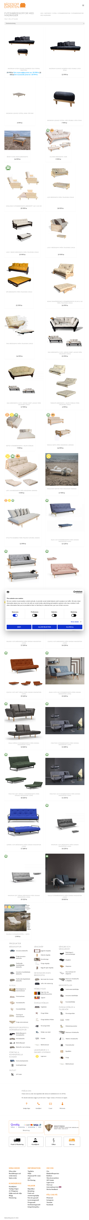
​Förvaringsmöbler (70, 1013)
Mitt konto (62, 1108)
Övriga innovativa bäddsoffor (20, 957)
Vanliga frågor (26, 1108)
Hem (41, 13)
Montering (12, 1198)
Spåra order (13, 1178)
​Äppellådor (68, 1051)
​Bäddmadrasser (70, 1064)
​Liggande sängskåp (46, 950)
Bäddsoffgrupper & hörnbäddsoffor (21, 1034)
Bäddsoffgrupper (20, 1043)
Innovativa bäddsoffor (22, 950)
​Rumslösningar (45, 959)
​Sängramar (68, 966)
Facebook (49, 1205)
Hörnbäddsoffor (20, 1038)
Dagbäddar (44, 1007)
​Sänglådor (68, 960)
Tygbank (43, 997)
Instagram (49, 1200)
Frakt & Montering (17, 1144)
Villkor (54, 1144)
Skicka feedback (52, 1189)
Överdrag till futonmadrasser (20, 1015)
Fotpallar (43, 1038)
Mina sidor (12, 1171)
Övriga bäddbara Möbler (47, 1019)
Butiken (49, 1176)
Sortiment (47, 13)
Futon (54, 13)
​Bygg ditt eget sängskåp (47, 967)
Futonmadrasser (20, 996)
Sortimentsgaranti (34, 1205)
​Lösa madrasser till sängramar (70, 972)
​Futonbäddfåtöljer (70, 1002)
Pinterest (49, 1198)
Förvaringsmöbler (45, 1026)
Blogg (11, 1195)
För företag (31, 1180)
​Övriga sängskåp (45, 963)
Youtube (49, 1202)
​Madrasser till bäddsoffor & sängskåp (72, 979)
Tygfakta (31, 1171)
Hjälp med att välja (15, 1193)
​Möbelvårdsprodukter (71, 1026)
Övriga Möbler (44, 1013)
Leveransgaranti (33, 1200)
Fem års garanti (33, 1198)
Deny (19, 627)
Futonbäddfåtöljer (21, 1009)
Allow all (70, 627)
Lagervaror (43, 1056)
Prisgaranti (31, 1202)
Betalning (26, 1130)
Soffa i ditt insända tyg (47, 983)
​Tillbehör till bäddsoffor (72, 1038)
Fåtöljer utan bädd (45, 1032)
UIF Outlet (19, 1074)
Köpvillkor (31, 1189)
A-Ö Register (13, 1191)
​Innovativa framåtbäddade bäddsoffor (23, 973)
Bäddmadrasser (45, 1044)
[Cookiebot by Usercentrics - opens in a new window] (74, 592)
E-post (50, 1108)
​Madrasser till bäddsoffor (72, 1032)
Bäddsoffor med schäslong (23, 1047)
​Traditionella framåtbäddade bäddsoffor (20, 965)
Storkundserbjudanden (22, 1061)
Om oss (71, 1144)
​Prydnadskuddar (70, 1045)
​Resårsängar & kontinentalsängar (70, 953)
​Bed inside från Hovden (47, 979)
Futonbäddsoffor (64, 13)
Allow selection (44, 627)
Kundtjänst (38, 1108)
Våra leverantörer (52, 1178)
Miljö (29, 1173)
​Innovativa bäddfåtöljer (72, 995)
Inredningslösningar (21, 1065)
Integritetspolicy (33, 1207)
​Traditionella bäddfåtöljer (72, 989)
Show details (75, 621)
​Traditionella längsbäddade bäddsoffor (23, 980)
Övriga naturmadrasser (22, 1022)
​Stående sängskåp (45, 955)
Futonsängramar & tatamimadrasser (21, 989)
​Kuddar (67, 1019)
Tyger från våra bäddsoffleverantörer (46, 993)
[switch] (34, 615)
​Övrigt (67, 1057)
